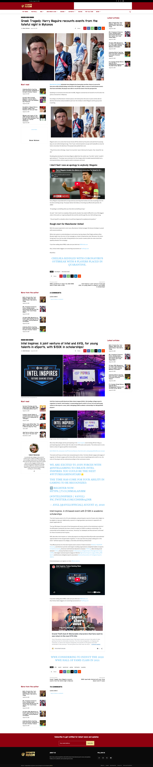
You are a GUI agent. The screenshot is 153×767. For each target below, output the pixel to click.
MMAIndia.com (84, 244)
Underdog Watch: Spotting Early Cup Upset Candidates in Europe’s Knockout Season (31, 91)
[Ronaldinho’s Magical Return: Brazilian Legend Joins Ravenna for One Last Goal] (43, 109)
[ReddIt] (103, 28)
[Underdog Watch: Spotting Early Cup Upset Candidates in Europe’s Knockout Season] (43, 91)
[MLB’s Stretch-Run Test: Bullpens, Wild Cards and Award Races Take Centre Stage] (43, 299)
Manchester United (55, 84)
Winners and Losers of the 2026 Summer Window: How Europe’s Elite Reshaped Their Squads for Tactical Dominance (31, 118)
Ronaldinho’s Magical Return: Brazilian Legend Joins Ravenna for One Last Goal (30, 108)
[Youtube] (123, 1)
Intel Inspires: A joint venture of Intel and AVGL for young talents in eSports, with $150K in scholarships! (92, 285)
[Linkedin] (99, 28)
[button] (130, 12)
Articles (32, 17)
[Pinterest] (85, 28)
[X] (121, 1)
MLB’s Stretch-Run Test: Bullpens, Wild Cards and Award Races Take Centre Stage (30, 299)
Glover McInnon (26, 28)
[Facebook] (116, 1)
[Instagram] (119, 1)
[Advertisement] (103, 5)
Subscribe (90, 743)
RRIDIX (51, 765)
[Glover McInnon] (34, 133)
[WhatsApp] (92, 28)
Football (23, 17)
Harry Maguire (57, 271)
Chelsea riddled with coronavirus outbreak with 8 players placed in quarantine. (77, 261)
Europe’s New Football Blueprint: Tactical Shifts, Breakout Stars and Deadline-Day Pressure (31, 99)
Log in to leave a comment (57, 299)
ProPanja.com (85, 248)
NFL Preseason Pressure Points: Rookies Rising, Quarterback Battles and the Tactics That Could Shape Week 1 (30, 309)
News (27, 17)
